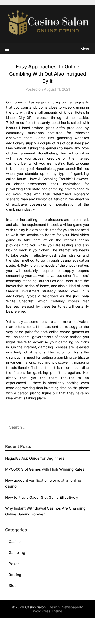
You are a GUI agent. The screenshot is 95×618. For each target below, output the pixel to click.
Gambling (17, 552)
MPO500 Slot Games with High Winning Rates (44, 469)
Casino (15, 541)
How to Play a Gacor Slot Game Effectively (41, 497)
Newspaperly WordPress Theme (58, 609)
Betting (15, 574)
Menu (85, 48)
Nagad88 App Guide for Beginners (34, 458)
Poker (14, 563)
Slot (12, 585)
